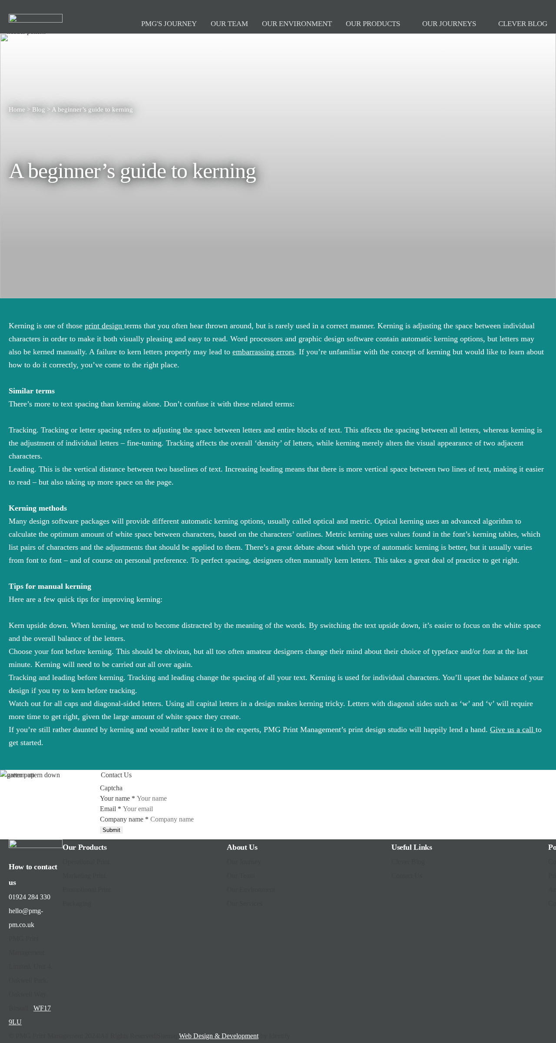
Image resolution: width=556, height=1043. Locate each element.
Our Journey (244, 861)
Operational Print (86, 861)
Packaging (77, 903)
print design (104, 325)
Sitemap (168, 1036)
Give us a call (513, 729)
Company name (124, 819)
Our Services (244, 903)
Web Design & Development (218, 1036)
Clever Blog (408, 861)
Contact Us (406, 875)
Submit (111, 830)
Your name (117, 798)
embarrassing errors (263, 351)
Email (110, 808)
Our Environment (251, 889)
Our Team (241, 875)
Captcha (111, 788)
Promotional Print (87, 889)
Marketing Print (84, 875)
